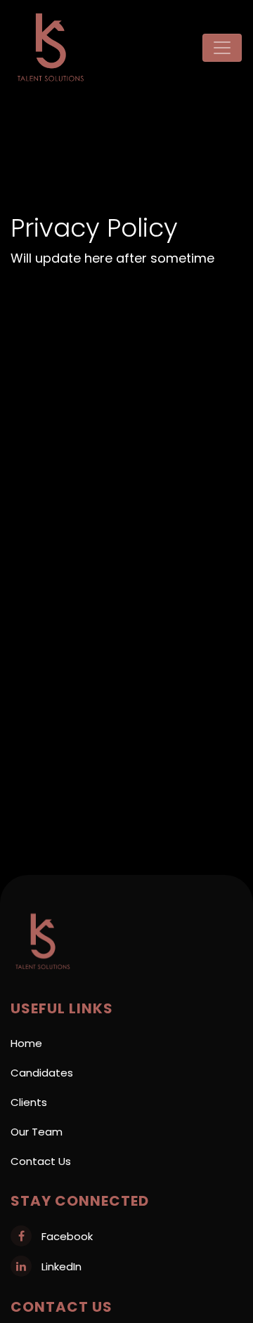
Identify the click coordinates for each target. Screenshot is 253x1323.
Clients (29, 1102)
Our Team (37, 1131)
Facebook (66, 1236)
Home (26, 1043)
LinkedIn (60, 1266)
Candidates (42, 1072)
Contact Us (41, 1161)
